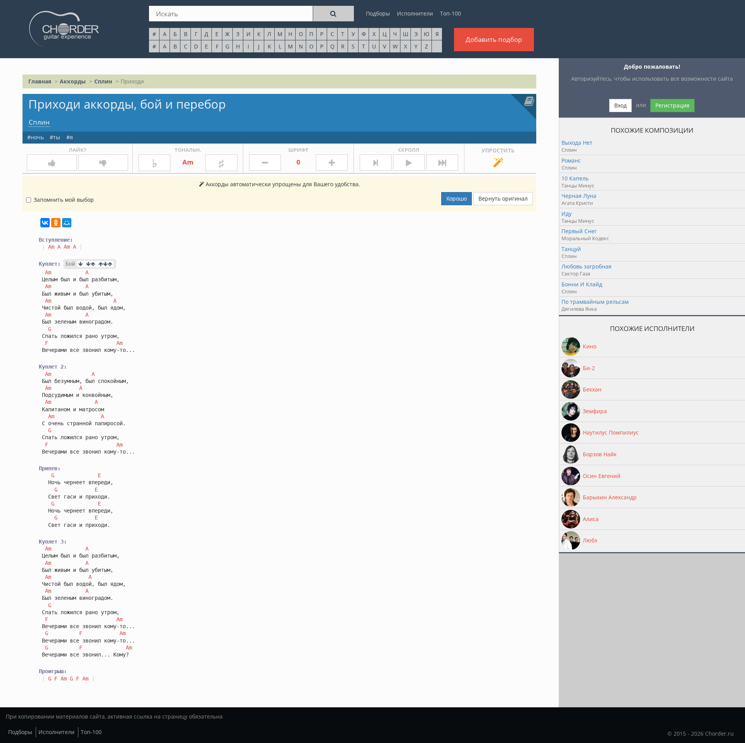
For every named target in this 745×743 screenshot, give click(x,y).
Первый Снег (579, 231)
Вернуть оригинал (503, 198)
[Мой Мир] (66, 222)
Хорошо (456, 198)
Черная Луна (578, 195)
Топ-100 (450, 13)
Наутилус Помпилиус (611, 432)
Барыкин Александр (610, 497)
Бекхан (592, 389)
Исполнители (415, 13)
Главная (39, 81)
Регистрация (672, 105)
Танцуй (571, 249)
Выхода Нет (577, 142)
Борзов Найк (600, 454)
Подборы (378, 13)
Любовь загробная (586, 266)
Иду (566, 213)
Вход (620, 105)
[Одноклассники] (56, 222)
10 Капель (575, 178)
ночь (37, 137)
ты (56, 137)
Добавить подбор (494, 39)
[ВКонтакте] (45, 222)
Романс (571, 160)
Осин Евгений (601, 476)
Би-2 (589, 368)
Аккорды (73, 81)
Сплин (103, 81)
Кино (589, 346)
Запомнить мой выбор (64, 199)
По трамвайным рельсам (595, 301)
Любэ (590, 540)
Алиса (591, 519)
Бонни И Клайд (581, 284)
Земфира (595, 411)
